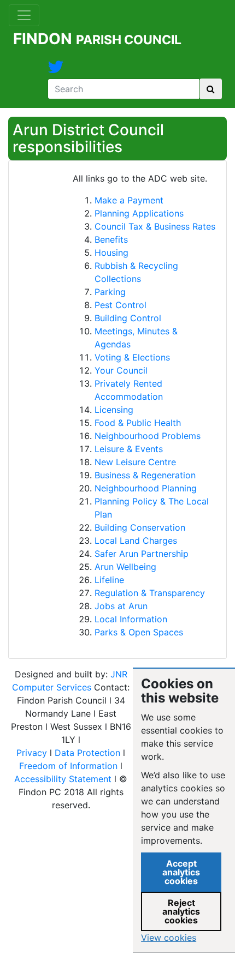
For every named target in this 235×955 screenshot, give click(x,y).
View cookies (168, 937)
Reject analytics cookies (181, 911)
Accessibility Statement (62, 778)
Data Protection (87, 752)
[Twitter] (56, 69)
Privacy (31, 752)
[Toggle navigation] (24, 15)
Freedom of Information (68, 765)
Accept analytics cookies (181, 872)
